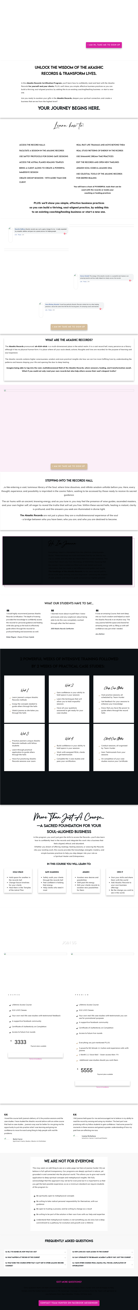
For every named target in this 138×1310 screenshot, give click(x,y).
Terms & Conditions (35, 1059)
